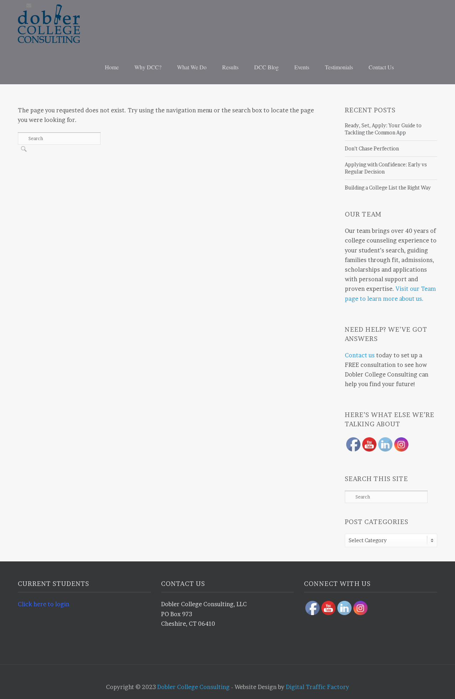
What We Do (192, 67)
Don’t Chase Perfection (372, 148)
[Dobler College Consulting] (62, 23)
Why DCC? (147, 67)
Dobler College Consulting (193, 686)
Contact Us (381, 67)
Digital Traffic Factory (317, 686)
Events (301, 67)
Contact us (360, 355)
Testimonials (339, 67)
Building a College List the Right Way (388, 188)
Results (230, 67)
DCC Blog (266, 67)
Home (112, 67)
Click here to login (43, 604)
